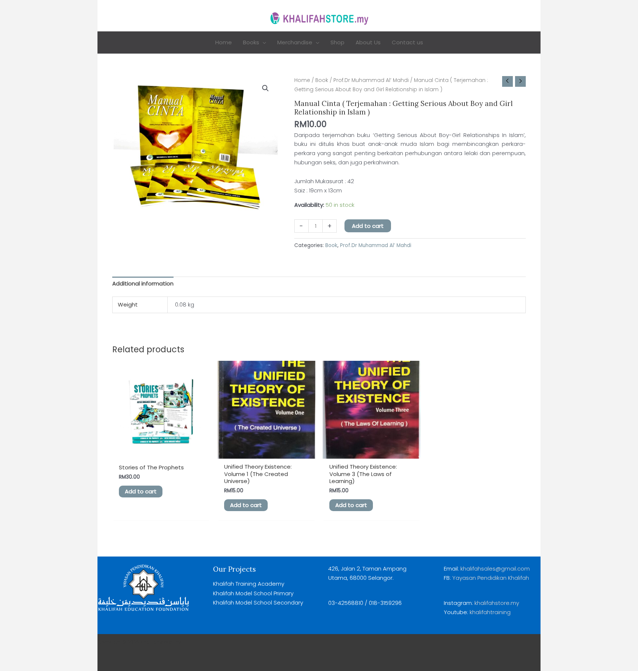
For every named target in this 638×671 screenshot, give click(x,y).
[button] (262, 42)
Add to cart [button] (141, 491)
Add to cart (368, 226)
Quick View (161, 452)
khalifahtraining (490, 612)
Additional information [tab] (143, 283)
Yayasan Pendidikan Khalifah (490, 578)
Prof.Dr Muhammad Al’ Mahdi (371, 80)
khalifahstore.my (496, 603)
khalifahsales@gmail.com (495, 568)
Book (321, 80)
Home (302, 80)
